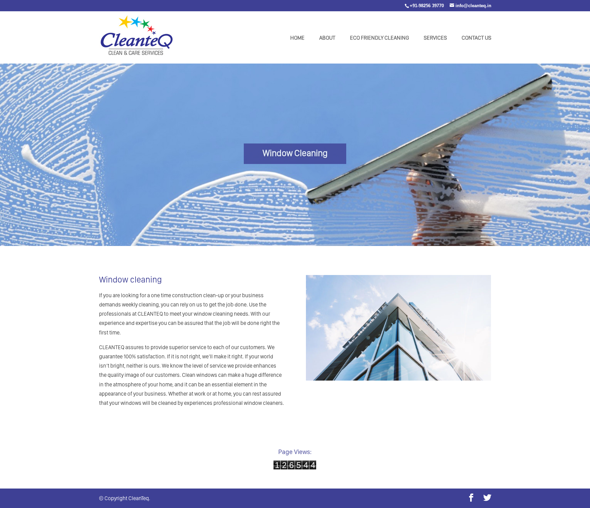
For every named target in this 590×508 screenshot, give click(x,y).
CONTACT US (476, 38)
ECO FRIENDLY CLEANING (379, 38)
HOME (297, 38)
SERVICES (435, 38)
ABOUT (327, 38)
